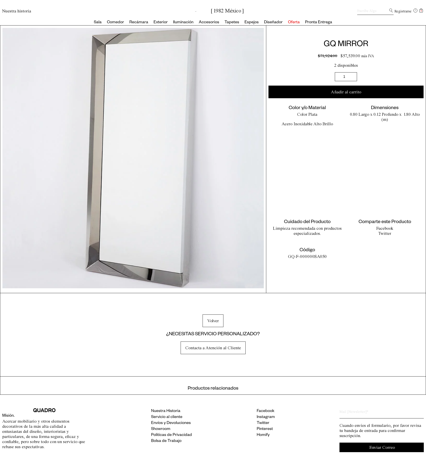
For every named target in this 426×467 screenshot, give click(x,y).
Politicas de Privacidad (171, 435)
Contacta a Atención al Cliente (213, 347)
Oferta (294, 22)
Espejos (252, 22)
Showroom (160, 429)
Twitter (384, 233)
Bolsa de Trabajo (166, 441)
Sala (98, 22)
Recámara (138, 22)
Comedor (115, 22)
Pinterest (265, 429)
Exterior (161, 22)
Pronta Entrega (318, 22)
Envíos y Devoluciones (171, 423)
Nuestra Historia (165, 411)
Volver (213, 320)
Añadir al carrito (346, 91)
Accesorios (209, 22)
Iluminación (183, 22)
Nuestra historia (16, 11)
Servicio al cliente (166, 417)
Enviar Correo (382, 447)
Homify (263, 435)
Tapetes (232, 22)
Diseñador (273, 22)
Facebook (384, 228)
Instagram (266, 417)
